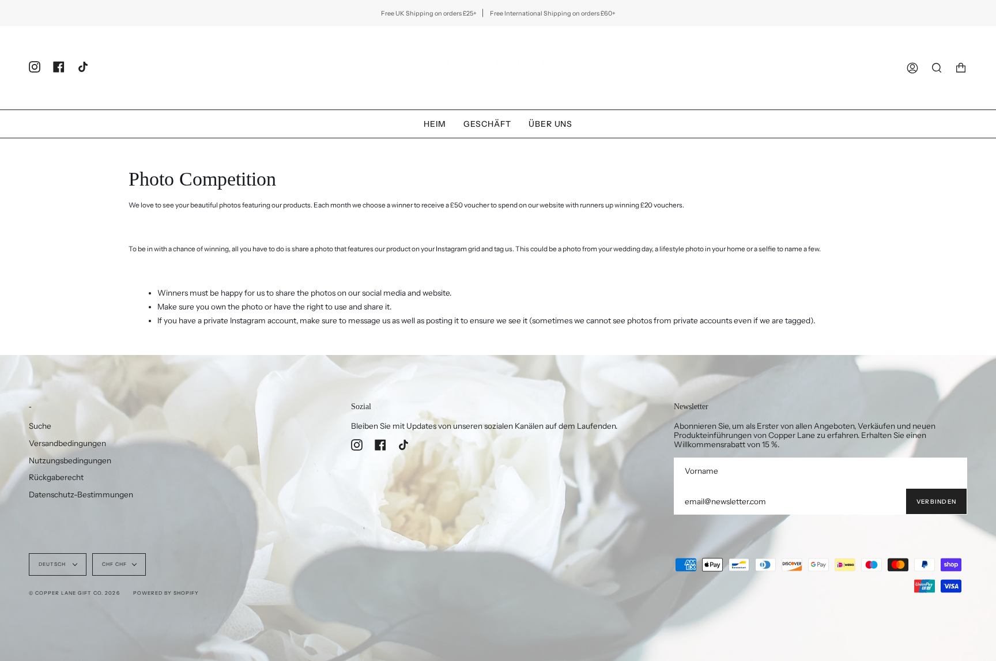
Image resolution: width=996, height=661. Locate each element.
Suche (40, 425)
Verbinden (936, 501)
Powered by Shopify (166, 593)
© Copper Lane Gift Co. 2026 (74, 593)
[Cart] (961, 67)
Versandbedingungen (67, 443)
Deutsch (53, 564)
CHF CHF (114, 564)
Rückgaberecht (56, 477)
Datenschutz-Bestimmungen (81, 494)
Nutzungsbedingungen (70, 460)
